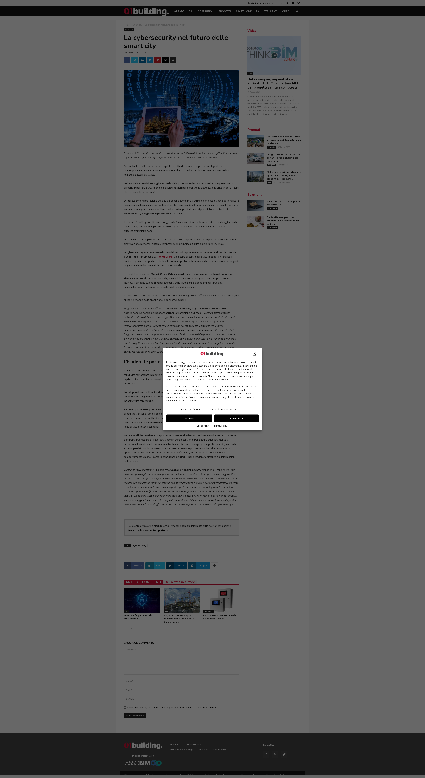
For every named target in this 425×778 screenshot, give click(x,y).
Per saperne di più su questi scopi (222, 409)
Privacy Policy (220, 425)
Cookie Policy (203, 425)
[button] (254, 353)
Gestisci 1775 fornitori (190, 409)
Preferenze (236, 418)
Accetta (189, 418)
